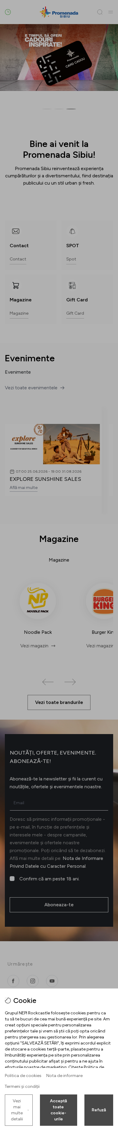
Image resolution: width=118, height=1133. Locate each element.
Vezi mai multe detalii (17, 1110)
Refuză (99, 1110)
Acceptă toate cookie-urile (58, 1110)
